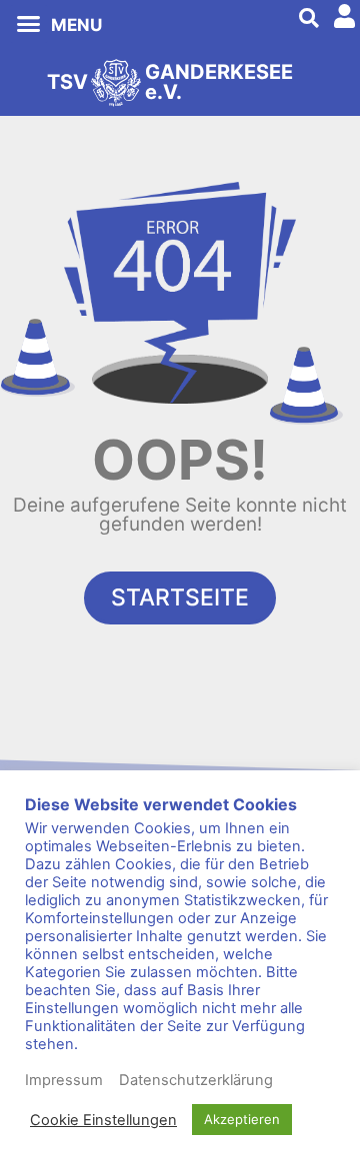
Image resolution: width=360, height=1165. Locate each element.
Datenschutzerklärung (196, 1080)
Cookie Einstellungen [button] (103, 1120)
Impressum (64, 1080)
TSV (67, 82)
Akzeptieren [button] (242, 1119)
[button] (29, 24)
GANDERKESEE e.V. (219, 82)
